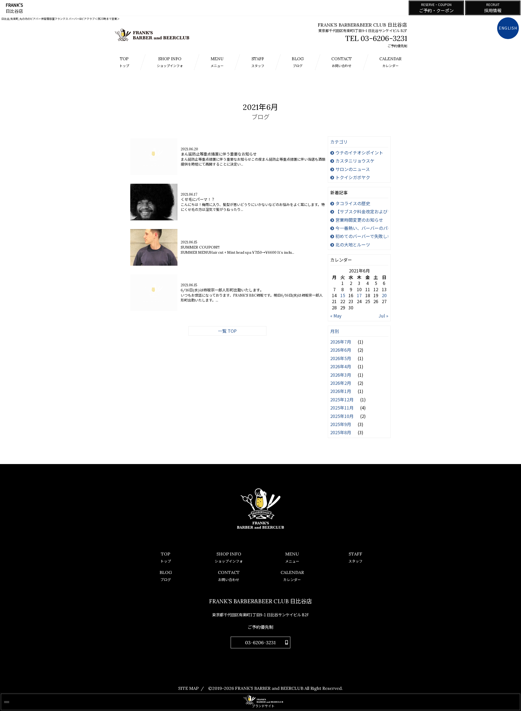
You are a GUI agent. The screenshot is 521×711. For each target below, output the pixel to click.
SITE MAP (188, 688)
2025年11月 (342, 407)
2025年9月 (341, 424)
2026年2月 (341, 383)
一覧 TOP (227, 331)
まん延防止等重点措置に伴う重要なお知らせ (219, 154)
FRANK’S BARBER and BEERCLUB (269, 688)
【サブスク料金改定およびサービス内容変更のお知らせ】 (361, 211)
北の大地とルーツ (352, 244)
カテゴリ (339, 141)
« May (335, 316)
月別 (334, 331)
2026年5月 (341, 358)
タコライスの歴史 (352, 203)
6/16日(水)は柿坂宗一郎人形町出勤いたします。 (222, 290)
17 (359, 295)
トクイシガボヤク (352, 177)
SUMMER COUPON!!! (200, 247)
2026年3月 (341, 375)
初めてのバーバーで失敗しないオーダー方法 (361, 236)
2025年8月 (341, 432)
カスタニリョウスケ (354, 161)
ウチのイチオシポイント (359, 152)
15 (342, 295)
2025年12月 (342, 399)
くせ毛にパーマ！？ (198, 199)
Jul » (383, 316)
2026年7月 (341, 341)
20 (384, 295)
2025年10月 (342, 416)
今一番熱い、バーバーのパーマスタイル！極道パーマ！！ (361, 228)
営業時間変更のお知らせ (359, 220)
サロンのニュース (352, 169)
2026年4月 (341, 366)
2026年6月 (341, 350)
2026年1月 (341, 391)
